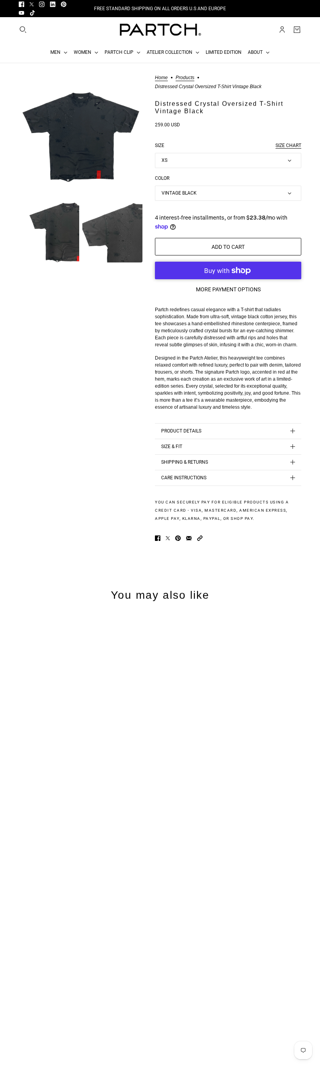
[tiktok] (32, 13)
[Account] (282, 29)
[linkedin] (52, 4)
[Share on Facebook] (157, 538)
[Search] (23, 29)
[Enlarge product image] (80, 137)
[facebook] (21, 4)
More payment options (228, 289)
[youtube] (21, 13)
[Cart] (297, 29)
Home (161, 77)
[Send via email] (189, 538)
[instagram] (41, 4)
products (185, 77)
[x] (31, 4)
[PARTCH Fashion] (160, 29)
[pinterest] (63, 4)
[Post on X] (167, 538)
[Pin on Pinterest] (178, 538)
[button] (200, 538)
